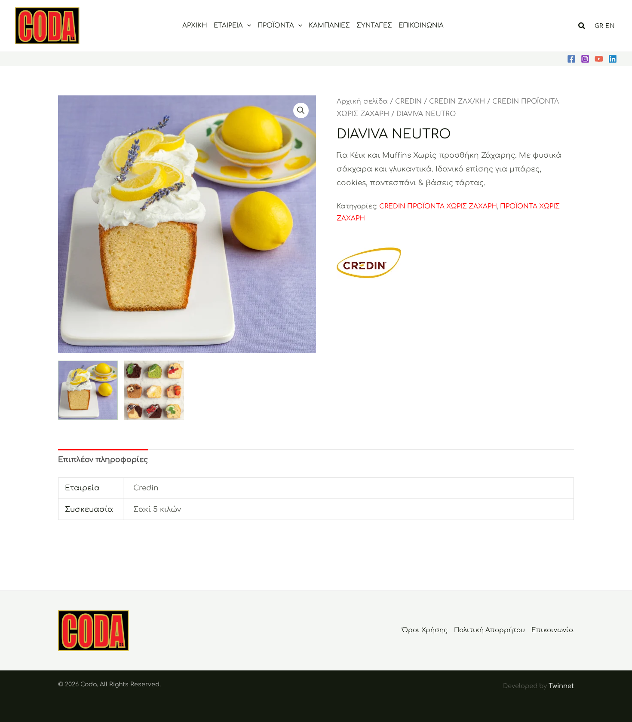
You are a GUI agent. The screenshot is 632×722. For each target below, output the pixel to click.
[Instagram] (585, 59)
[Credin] (369, 263)
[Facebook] (571, 59)
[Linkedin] (612, 59)
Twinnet (561, 685)
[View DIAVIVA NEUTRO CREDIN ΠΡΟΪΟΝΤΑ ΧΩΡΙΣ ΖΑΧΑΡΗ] (154, 390)
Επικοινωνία (552, 630)
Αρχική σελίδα (362, 101)
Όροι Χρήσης (425, 630)
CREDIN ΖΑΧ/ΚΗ (457, 101)
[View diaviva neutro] (88, 390)
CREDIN (408, 101)
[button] (247, 25)
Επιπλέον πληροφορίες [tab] (103, 460)
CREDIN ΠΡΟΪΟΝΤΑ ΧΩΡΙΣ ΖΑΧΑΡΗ (438, 206)
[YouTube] (599, 59)
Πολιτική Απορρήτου (489, 630)
